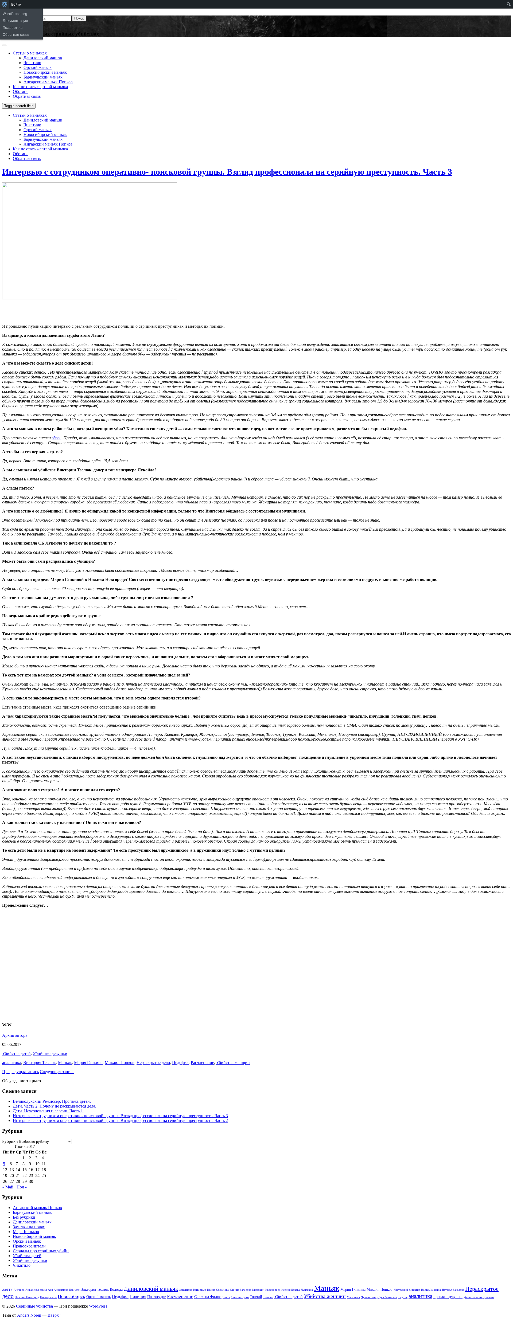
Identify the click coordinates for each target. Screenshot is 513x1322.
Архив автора (14, 1035)
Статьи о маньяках (30, 53)
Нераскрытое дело (153, 1062)
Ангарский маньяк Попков (48, 82)
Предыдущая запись (20, 1071)
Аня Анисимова (58, 1289)
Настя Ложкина (431, 1289)
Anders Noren (29, 1315)
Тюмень (268, 1297)
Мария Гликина (88, 1062)
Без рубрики (24, 1217)
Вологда (116, 1289)
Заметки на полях (29, 1227)
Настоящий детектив (407, 1289)
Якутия (402, 1297)
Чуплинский (368, 1297)
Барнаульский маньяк (43, 77)
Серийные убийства (34, 1306)
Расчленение (202, 1062)
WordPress (98, 1306)
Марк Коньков (26, 1231)
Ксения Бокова (290, 1289)
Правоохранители (29, 1246)
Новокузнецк (48, 1297)
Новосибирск (71, 1296)
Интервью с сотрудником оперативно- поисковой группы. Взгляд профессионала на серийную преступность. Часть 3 (227, 172)
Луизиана (307, 1289)
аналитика (11, 1062)
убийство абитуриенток (479, 1297)
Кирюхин (258, 1289)
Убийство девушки (50, 1053)
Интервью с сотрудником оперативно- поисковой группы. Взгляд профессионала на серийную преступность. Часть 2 (120, 1120)
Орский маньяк (38, 67)
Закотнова (185, 1289)
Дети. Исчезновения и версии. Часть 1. (48, 1111)
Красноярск (272, 1289)
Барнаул (74, 1289)
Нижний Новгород (27, 1297)
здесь (56, 438)
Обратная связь (16, 34)
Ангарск (19, 1289)
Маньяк (65, 1062)
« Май (7, 1187)
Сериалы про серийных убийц (41, 1251)
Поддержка (12, 27)
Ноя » (22, 1187)
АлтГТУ (7, 1289)
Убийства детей (16, 1053)
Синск (226, 1297)
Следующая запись (57, 1071)
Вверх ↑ (55, 1315)
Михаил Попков (119, 1062)
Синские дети (240, 1297)
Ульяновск (353, 1297)
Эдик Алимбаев (387, 1297)
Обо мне (20, 91)
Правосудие (156, 1296)
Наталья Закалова (453, 1289)
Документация (15, 20)
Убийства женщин (233, 1062)
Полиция (138, 1296)
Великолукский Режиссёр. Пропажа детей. (52, 1101)
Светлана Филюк (207, 1296)
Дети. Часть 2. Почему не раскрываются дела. (54, 1106)
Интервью (199, 1289)
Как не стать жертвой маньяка (40, 86)
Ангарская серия (36, 1289)
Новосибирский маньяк (45, 72)
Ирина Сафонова (218, 1289)
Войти (16, 4)
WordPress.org (15, 13)
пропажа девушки (448, 1296)
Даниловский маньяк (43, 58)
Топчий (256, 1296)
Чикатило (32, 62)
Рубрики (10, 1141)
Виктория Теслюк (39, 1062)
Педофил (180, 1062)
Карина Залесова (240, 1289)
